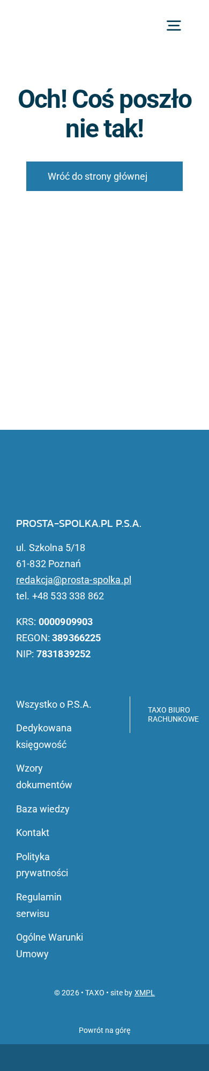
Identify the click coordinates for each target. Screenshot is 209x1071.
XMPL (145, 992)
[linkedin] (52, 491)
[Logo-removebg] (58, 17)
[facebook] (35, 491)
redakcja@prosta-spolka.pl (73, 579)
